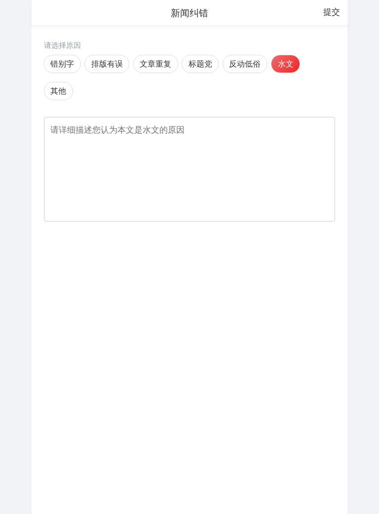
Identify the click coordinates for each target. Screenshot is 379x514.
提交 (331, 12)
